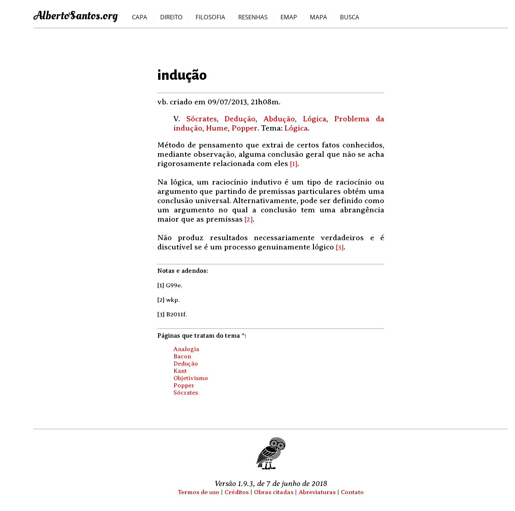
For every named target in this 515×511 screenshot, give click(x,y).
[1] (293, 164)
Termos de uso (198, 491)
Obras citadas (273, 491)
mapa (318, 17)
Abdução (279, 118)
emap (288, 17)
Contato (352, 491)
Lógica (314, 118)
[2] (249, 219)
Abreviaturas (317, 491)
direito (171, 17)
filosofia (210, 17)
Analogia (186, 348)
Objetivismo (190, 377)
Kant (180, 370)
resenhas (253, 17)
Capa (139, 17)
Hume (217, 128)
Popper (244, 128)
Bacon (182, 356)
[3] (340, 247)
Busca (349, 17)
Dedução (240, 118)
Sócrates (201, 118)
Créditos (237, 491)
